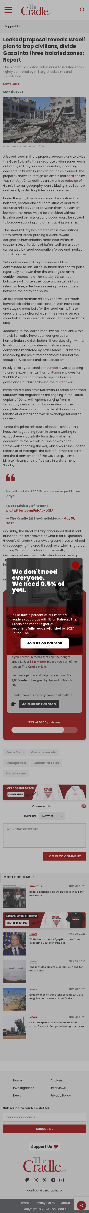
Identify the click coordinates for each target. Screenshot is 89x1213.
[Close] (75, 565)
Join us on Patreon (44, 643)
